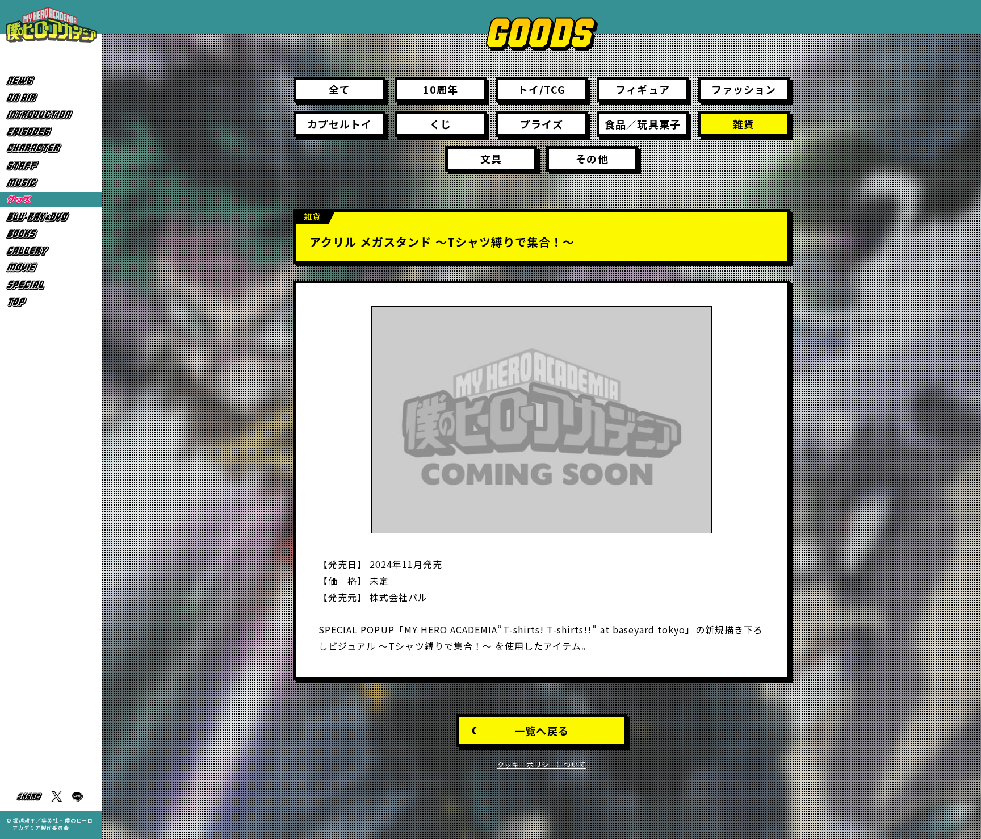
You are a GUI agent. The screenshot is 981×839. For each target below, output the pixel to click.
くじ (440, 123)
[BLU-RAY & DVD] (51, 216)
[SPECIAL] (51, 285)
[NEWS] (51, 80)
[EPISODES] (51, 131)
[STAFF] (51, 165)
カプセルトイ (339, 123)
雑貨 (743, 123)
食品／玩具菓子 (642, 123)
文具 (491, 158)
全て (339, 89)
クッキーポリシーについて (541, 764)
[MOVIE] (51, 268)
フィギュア (642, 89)
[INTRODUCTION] (51, 114)
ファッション (743, 89)
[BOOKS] (51, 233)
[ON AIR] (51, 97)
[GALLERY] (51, 250)
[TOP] (51, 302)
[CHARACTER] (51, 148)
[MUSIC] (51, 182)
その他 (592, 158)
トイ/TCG (541, 89)
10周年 (440, 89)
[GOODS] (51, 199)
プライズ (541, 123)
